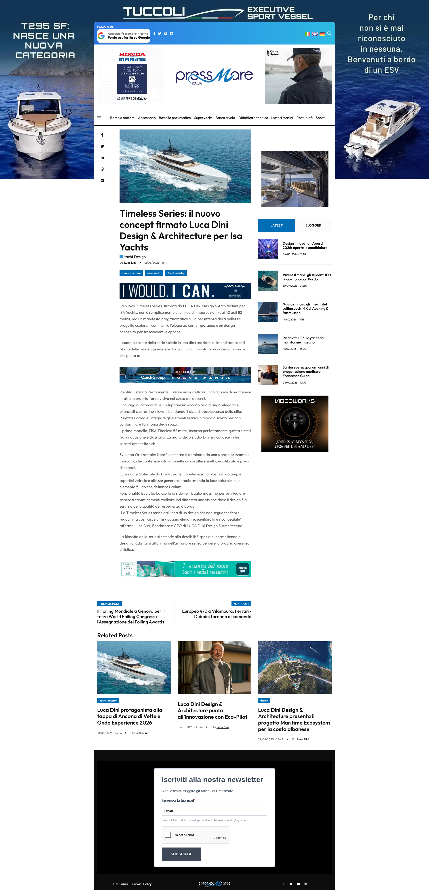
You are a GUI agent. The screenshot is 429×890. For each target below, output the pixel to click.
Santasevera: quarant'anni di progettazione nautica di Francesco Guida (306, 371)
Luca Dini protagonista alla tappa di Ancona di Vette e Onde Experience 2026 (129, 716)
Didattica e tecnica (253, 117)
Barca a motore (122, 117)
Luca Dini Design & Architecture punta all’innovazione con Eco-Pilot (212, 710)
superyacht (154, 273)
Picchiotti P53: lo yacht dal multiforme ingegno (303, 340)
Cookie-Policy (142, 884)
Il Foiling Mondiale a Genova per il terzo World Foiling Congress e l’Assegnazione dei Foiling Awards (131, 616)
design (264, 700)
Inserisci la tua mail (178, 800)
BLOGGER (313, 225)
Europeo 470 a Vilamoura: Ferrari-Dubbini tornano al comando (216, 613)
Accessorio (147, 117)
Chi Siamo (120, 884)
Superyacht (203, 117)
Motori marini (282, 117)
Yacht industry (176, 273)
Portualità (305, 117)
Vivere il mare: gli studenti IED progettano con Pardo (307, 277)
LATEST (277, 225)
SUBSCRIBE (181, 854)
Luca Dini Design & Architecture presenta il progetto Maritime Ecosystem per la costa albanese (294, 719)
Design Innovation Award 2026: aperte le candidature (305, 245)
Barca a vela (225, 117)
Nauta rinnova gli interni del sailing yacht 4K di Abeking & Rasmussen (305, 308)
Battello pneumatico (175, 117)
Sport (320, 117)
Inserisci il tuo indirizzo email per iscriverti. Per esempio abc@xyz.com (204, 820)
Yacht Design (135, 256)
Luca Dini (130, 262)
